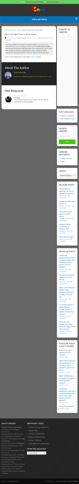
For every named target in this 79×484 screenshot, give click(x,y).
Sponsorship (33, 430)
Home (8, 30)
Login (63, 161)
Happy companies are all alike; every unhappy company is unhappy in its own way (67, 292)
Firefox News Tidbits (66, 237)
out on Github (36, 57)
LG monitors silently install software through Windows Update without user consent (66, 309)
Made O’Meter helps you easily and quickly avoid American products (67, 379)
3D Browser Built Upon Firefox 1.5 (67, 203)
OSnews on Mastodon (37, 434)
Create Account (66, 158)
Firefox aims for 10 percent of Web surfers (65, 214)
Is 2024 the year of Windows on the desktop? (65, 352)
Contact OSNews (35, 440)
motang (17, 98)
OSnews (4, 481)
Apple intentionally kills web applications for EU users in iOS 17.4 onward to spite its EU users (67, 365)
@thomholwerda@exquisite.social (41, 76)
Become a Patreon (67, 116)
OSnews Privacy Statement (11, 427)
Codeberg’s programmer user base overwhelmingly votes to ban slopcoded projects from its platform (67, 261)
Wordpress (20, 443)
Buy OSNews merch (68, 119)
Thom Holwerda (19, 72)
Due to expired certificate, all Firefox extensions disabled (66, 191)
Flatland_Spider (21, 38)
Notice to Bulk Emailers (37, 437)
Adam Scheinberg (68, 481)
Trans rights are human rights (39, 443)
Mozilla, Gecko (16, 30)
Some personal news (66, 406)
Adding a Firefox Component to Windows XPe (65, 226)
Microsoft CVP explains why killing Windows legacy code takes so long (67, 325)
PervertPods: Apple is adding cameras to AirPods (66, 277)
